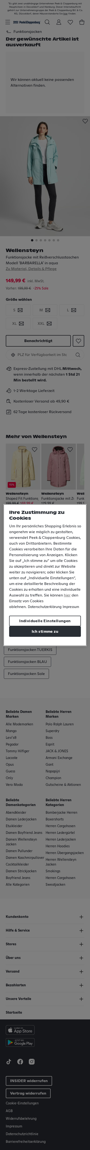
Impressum (71, 607)
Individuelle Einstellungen (45, 621)
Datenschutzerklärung (44, 607)
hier (67, 595)
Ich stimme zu (45, 631)
